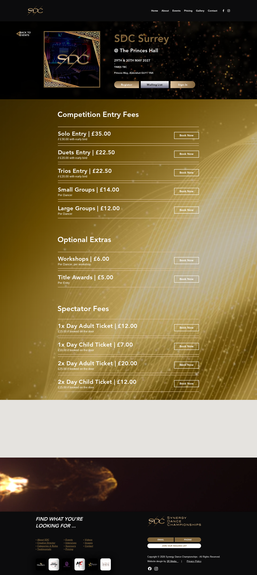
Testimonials (44, 549)
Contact (89, 546)
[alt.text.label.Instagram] (228, 10)
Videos (88, 539)
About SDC (43, 539)
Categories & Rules (47, 546)
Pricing (69, 549)
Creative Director (46, 543)
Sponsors (70, 546)
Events (69, 539)
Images (89, 543)
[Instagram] (156, 568)
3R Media (173, 561)
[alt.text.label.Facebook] (223, 10)
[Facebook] (149, 568)
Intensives (70, 543)
